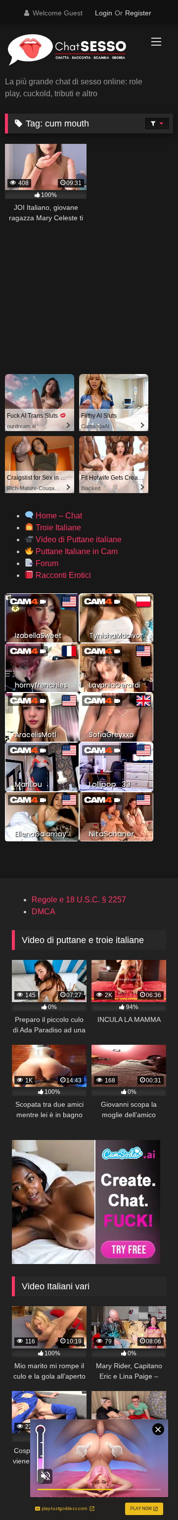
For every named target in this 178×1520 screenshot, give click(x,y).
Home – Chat (58, 515)
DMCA (43, 911)
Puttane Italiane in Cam (76, 551)
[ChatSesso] (73, 51)
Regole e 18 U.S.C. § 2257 (79, 899)
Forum (46, 563)
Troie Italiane (57, 527)
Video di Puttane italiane (78, 539)
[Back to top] (147, 1490)
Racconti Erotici (62, 575)
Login (103, 13)
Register (138, 13)
